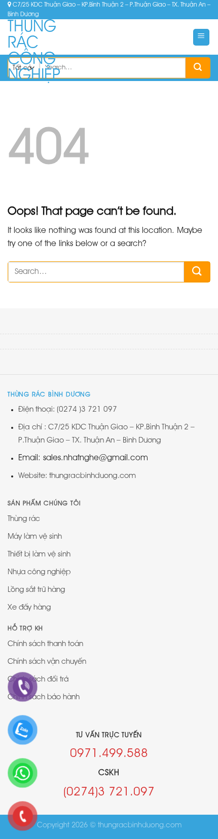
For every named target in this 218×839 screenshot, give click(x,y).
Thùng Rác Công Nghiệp (34, 51)
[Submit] (198, 68)
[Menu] (201, 37)
